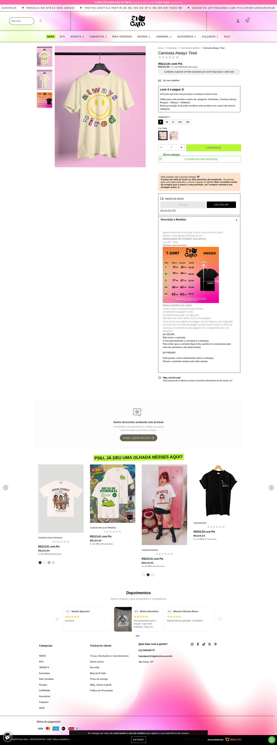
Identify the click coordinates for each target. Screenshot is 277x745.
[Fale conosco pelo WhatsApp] (271, 739)
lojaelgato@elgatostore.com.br (155, 656)
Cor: (162, 128)
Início (160, 48)
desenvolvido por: (216, 740)
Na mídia (94, 667)
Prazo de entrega (99, 679)
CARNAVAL (163, 36)
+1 (53, 562)
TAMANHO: (164, 117)
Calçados (209, 36)
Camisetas (97, 36)
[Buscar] (40, 21)
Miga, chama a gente (101, 684)
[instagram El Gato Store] (192, 644)
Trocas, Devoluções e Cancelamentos (109, 656)
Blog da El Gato (98, 673)
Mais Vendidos (122, 36)
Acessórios (185, 36)
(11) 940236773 (146, 650)
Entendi (138, 740)
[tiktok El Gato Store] (204, 644)
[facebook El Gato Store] (198, 644)
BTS (62, 36)
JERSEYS (76, 36)
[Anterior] (57, 619)
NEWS (50, 36)
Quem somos (97, 661)
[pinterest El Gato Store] (215, 644)
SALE (227, 36)
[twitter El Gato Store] (210, 644)
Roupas (143, 36)
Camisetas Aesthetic (190, 48)
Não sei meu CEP (168, 210)
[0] (247, 22)
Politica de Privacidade (101, 690)
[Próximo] (220, 619)
